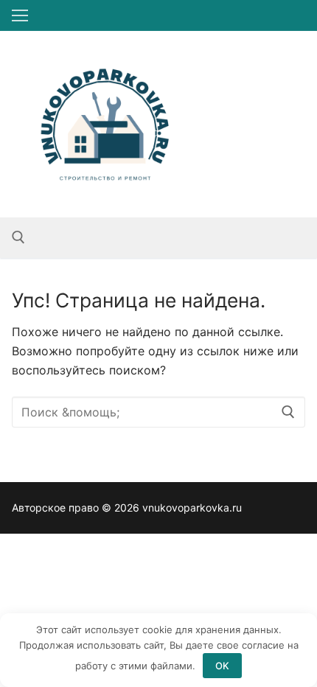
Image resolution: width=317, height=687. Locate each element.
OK (222, 666)
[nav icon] (20, 15)
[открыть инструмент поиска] (18, 237)
